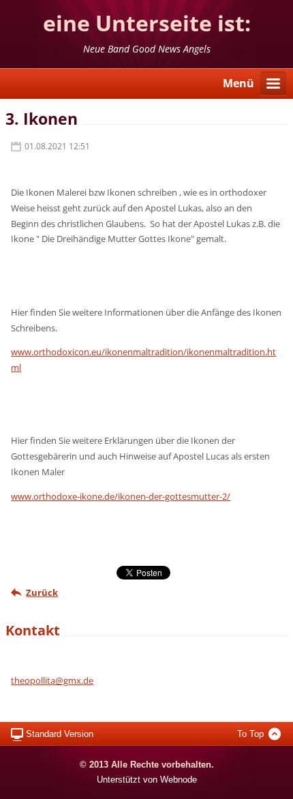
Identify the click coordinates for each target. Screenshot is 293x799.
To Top (250, 734)
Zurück (42, 592)
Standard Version (59, 734)
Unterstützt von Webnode (147, 779)
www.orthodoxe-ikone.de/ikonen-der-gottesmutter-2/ (120, 496)
